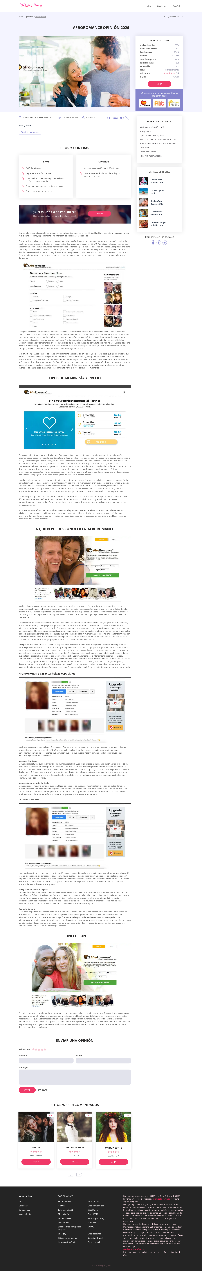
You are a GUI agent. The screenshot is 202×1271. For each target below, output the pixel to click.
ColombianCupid (65, 1210)
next (79, 1174)
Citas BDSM (93, 1214)
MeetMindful (63, 1214)
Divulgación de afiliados (133, 1249)
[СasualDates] (143, 181)
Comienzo (99, 213)
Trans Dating (93, 1222)
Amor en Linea (64, 1201)
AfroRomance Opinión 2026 (152, 127)
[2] (36, 1049)
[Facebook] (109, 118)
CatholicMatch (94, 1242)
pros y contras (146, 131)
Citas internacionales (30, 132)
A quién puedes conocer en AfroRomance (158, 139)
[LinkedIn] (115, 118)
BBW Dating (93, 1210)
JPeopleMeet (63, 1222)
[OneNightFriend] (174, 103)
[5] (44, 1049)
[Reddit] (153, 242)
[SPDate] (143, 192)
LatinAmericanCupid (67, 1242)
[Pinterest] (127, 118)
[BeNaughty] (145, 103)
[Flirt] (159, 103)
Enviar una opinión (148, 151)
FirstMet (61, 1205)
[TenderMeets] (143, 213)
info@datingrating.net (162, 1199)
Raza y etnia (25, 125)
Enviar (27, 1090)
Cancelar (42, 1090)
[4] (42, 1049)
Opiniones (161, 6)
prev (70, 1174)
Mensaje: (23, 1067)
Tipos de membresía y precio (152, 135)
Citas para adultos (96, 1205)
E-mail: (79, 1055)
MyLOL (91, 1226)
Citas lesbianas (94, 1233)
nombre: (23, 1055)
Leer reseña (36, 1155)
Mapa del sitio (25, 1214)
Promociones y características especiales (158, 143)
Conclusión (144, 147)
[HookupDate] (143, 202)
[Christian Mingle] (143, 224)
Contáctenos (24, 1210)
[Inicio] (30, 5)
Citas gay (62, 1233)
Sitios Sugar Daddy (96, 1218)
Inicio (149, 6)
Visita (159, 84)
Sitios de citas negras (67, 1238)
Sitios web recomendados (151, 156)
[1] (33, 1049)
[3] (39, 1049)
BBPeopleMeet (64, 1218)
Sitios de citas (94, 1201)
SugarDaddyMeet (95, 1238)
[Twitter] (121, 118)
